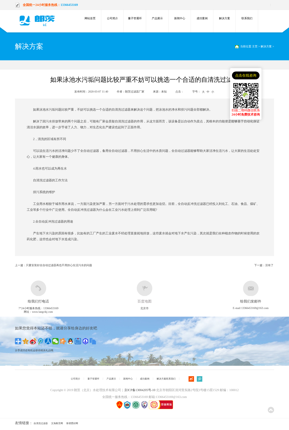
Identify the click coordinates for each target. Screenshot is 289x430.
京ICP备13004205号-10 (139, 390)
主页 (255, 46)
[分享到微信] (55, 341)
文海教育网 (57, 423)
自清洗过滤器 (41, 423)
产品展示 (157, 18)
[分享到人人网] (48, 341)
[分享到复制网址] (93, 341)
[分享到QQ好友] (70, 341)
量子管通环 (135, 18)
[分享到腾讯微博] (40, 341)
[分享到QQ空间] (25, 341)
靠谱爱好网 (72, 423)
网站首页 (90, 18)
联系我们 (246, 18)
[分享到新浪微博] (33, 341)
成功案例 (202, 18)
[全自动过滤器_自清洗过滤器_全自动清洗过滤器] (38, 20)
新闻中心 (179, 18)
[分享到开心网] (63, 341)
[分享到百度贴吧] (78, 341)
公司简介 (112, 18)
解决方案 (224, 18)
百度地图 (144, 301)
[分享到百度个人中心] (85, 341)
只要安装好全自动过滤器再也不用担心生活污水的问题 (59, 265)
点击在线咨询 (245, 75)
